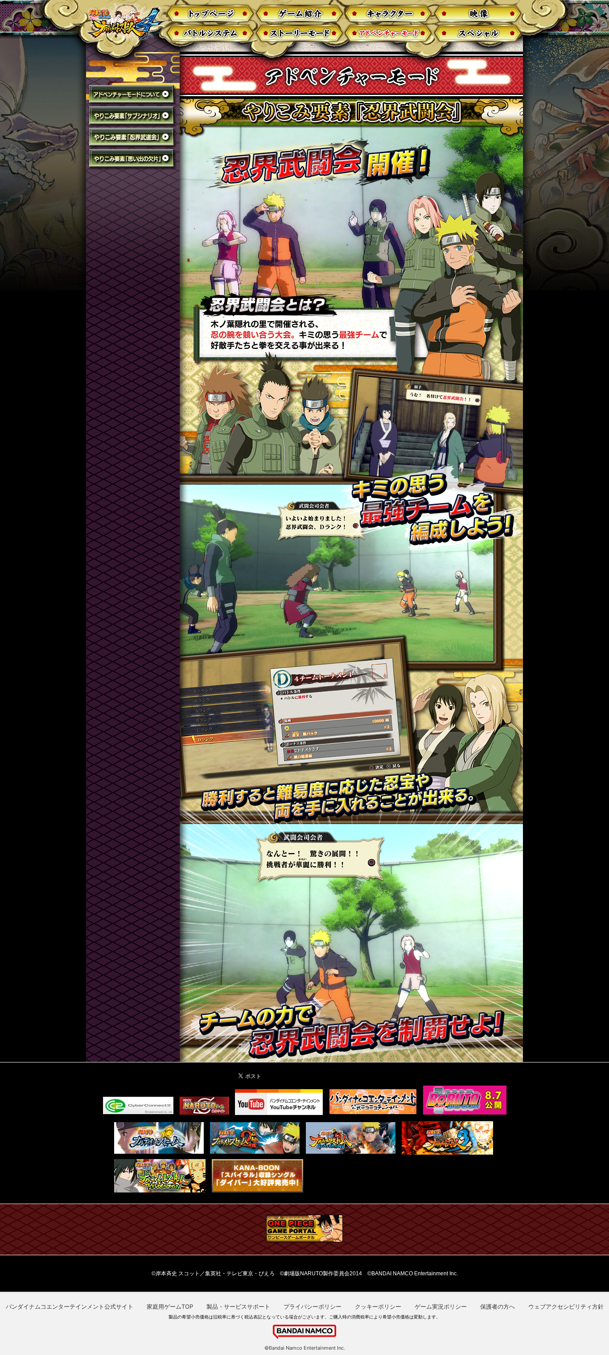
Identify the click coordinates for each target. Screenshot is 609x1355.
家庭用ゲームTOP (170, 1306)
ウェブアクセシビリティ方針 (566, 1306)
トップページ (209, 14)
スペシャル (478, 34)
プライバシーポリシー (313, 1306)
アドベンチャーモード (388, 34)
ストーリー (299, 34)
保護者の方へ (497, 1306)
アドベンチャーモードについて (133, 95)
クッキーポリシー (378, 1306)
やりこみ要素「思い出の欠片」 (133, 159)
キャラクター (388, 14)
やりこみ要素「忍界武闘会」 (133, 138)
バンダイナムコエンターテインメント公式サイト (69, 1306)
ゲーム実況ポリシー (441, 1306)
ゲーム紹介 (299, 14)
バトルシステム (209, 34)
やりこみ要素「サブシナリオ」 (133, 117)
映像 (478, 14)
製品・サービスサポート (238, 1306)
